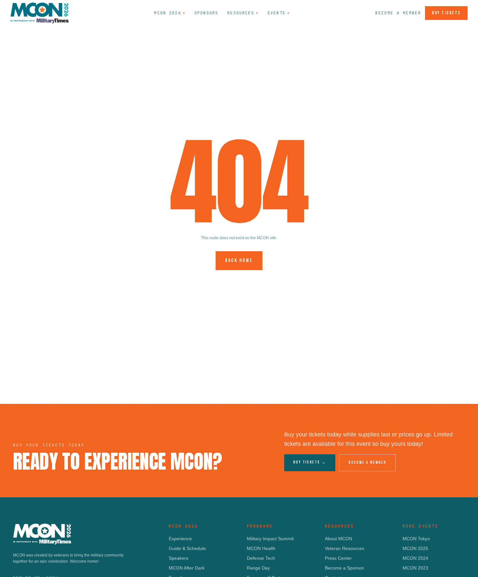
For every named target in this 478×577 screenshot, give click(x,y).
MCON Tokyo (416, 538)
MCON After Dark (187, 567)
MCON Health (261, 548)
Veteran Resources (344, 548)
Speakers (178, 558)
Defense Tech (261, 558)
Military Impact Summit (270, 538)
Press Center (338, 558)
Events (279, 13)
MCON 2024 (415, 558)
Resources (243, 13)
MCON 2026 (169, 13)
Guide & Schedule (187, 548)
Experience (180, 538)
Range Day (258, 567)
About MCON (338, 538)
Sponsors (206, 13)
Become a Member (398, 13)
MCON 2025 (415, 548)
